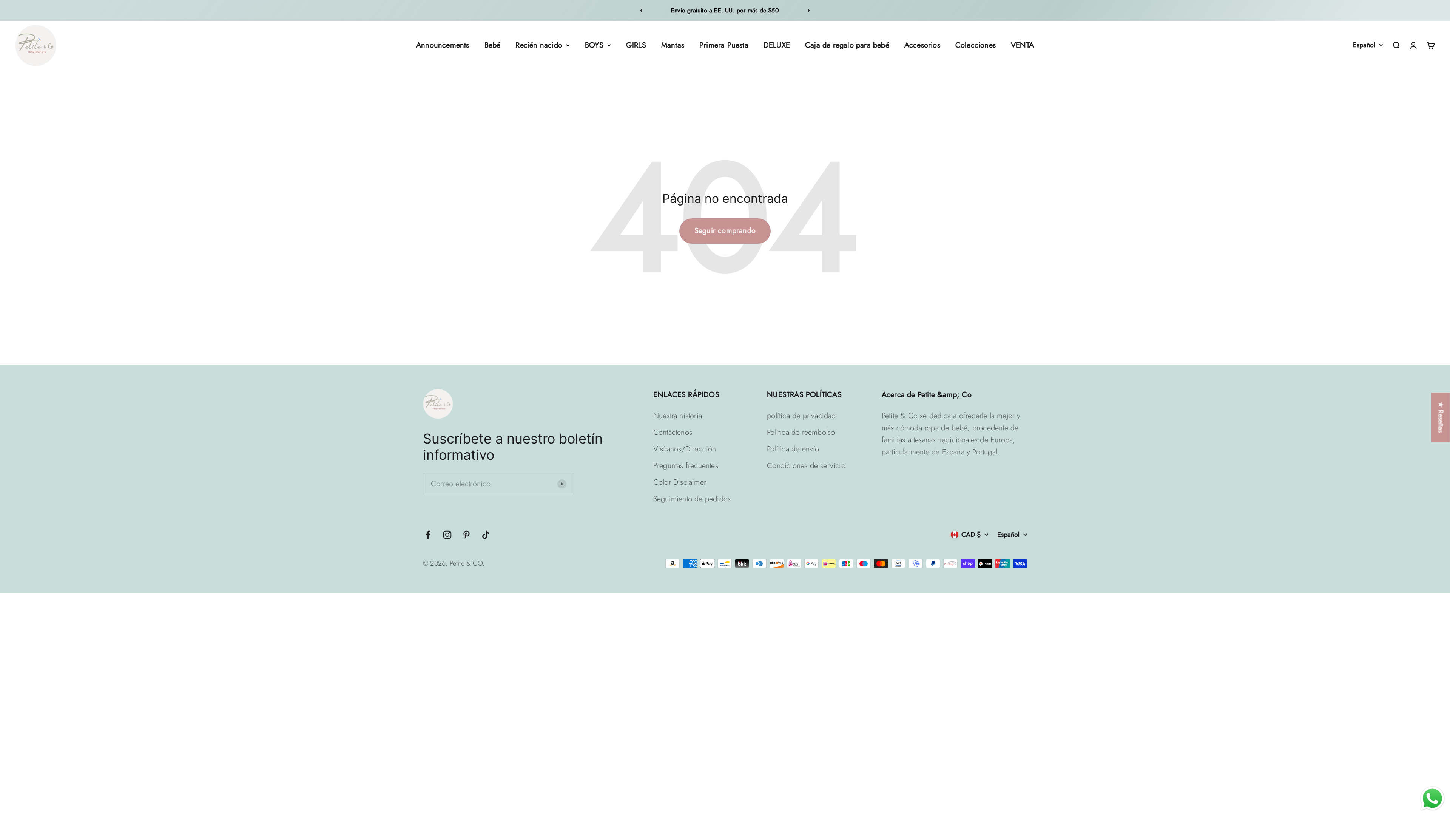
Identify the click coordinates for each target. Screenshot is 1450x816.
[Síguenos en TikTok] (486, 535)
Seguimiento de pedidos (692, 498)
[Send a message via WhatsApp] (1432, 798)
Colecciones (975, 45)
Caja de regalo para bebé (847, 45)
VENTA (1022, 45)
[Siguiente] (808, 10)
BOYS (594, 45)
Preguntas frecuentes (685, 465)
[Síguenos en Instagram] (447, 535)
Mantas (672, 45)
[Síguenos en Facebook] (428, 535)
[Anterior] (641, 10)
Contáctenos (672, 432)
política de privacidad (801, 415)
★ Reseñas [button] (1441, 417)
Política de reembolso (801, 432)
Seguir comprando (725, 230)
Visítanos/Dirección (684, 449)
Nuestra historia (677, 415)
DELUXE (777, 45)
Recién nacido (538, 45)
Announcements (442, 45)
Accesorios (922, 45)
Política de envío (793, 449)
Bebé (492, 45)
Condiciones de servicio (806, 465)
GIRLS (636, 45)
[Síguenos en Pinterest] (466, 535)
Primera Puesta (723, 45)
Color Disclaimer (679, 482)
